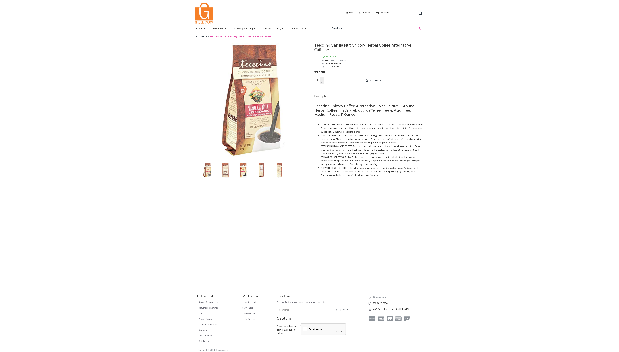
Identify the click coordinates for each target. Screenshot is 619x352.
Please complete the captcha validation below (287, 329)
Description (321, 97)
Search (203, 36)
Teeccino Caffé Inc (338, 60)
